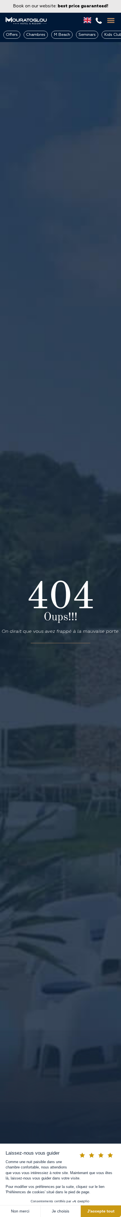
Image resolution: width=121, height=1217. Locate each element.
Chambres (35, 34)
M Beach (62, 34)
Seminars (87, 34)
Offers (12, 34)
